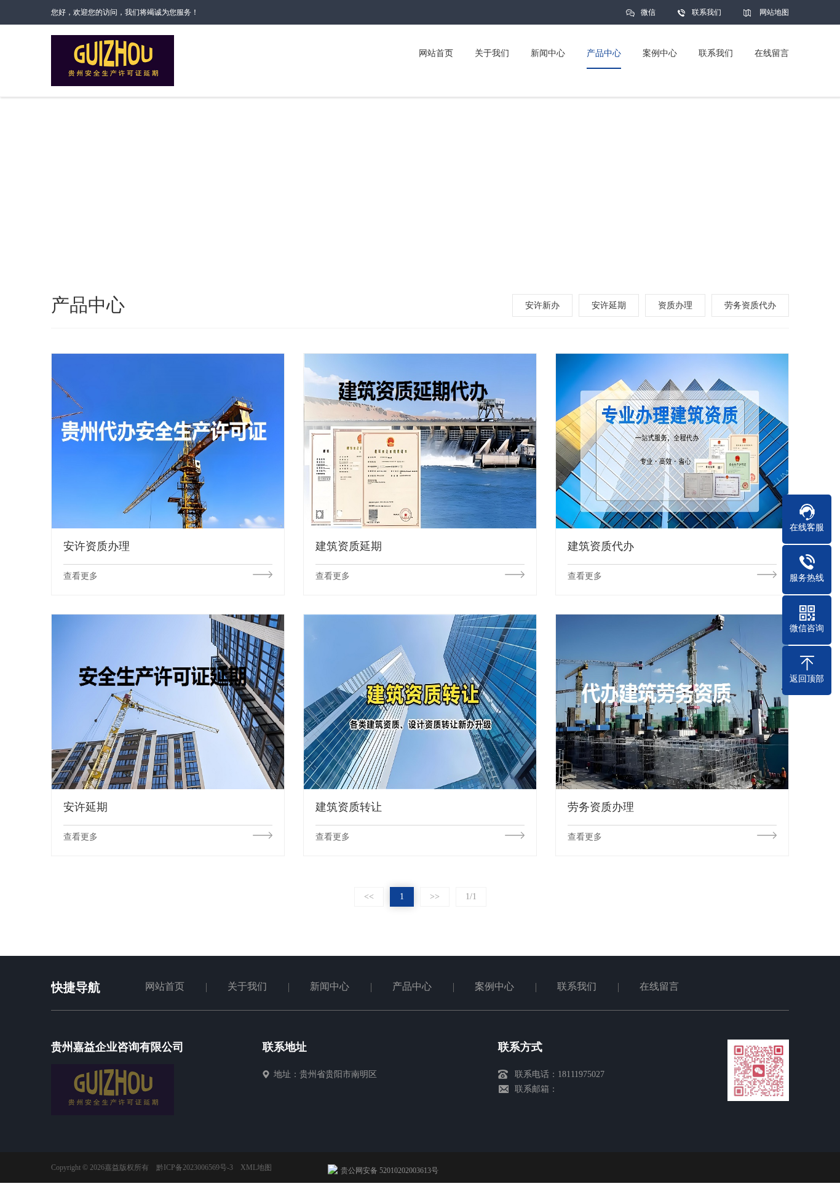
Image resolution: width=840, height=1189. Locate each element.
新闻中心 (329, 986)
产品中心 (412, 986)
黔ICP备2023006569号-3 (194, 1167)
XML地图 (256, 1167)
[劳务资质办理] (672, 701)
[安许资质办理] (168, 440)
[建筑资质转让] (420, 701)
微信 (648, 12)
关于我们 (247, 986)
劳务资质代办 (750, 305)
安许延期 (609, 305)
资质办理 (675, 305)
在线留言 (659, 986)
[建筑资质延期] (420, 440)
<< (369, 896)
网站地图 (774, 12)
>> (435, 896)
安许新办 (542, 305)
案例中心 (494, 986)
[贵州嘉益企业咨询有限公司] (112, 1112)
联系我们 (706, 12)
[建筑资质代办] (672, 440)
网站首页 (164, 986)
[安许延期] (168, 701)
